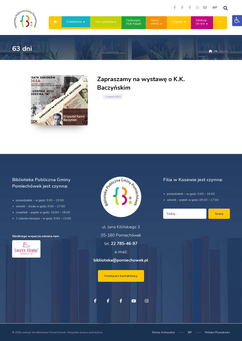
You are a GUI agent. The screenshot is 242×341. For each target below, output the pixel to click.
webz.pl (26, 332)
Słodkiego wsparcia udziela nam (35, 236)
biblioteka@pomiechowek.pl (121, 260)
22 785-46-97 (124, 243)
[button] (237, 20)
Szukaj (219, 214)
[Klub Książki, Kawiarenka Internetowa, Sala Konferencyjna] (25, 22)
